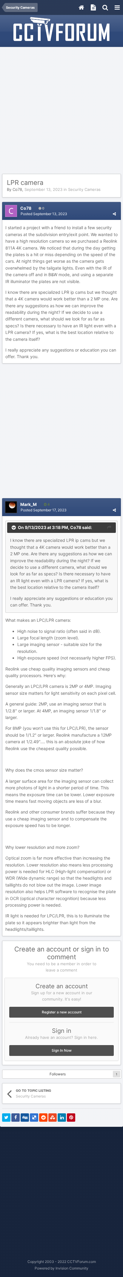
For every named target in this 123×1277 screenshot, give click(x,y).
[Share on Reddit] (43, 1117)
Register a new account (62, 1012)
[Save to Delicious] (34, 1117)
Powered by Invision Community (61, 1268)
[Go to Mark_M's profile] (11, 507)
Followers (58, 1074)
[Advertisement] (61, 110)
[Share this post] (114, 214)
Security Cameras (84, 189)
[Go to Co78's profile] (11, 211)
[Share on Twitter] (6, 1117)
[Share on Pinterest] (71, 1117)
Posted (44, 214)
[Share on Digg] (25, 1117)
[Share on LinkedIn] (62, 1117)
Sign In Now (62, 1050)
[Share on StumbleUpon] (52, 1117)
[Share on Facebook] (15, 1117)
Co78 (17, 189)
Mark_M (28, 504)
